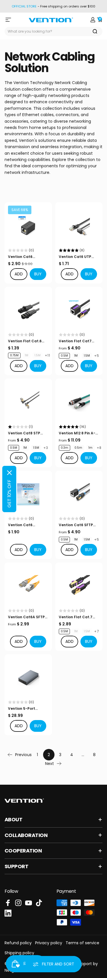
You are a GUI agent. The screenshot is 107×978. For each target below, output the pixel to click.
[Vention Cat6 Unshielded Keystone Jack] (28, 494)
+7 (96, 631)
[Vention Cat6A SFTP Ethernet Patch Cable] (28, 586)
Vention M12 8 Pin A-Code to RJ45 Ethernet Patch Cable (79, 433)
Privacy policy (48, 943)
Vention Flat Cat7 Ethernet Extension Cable (76, 341)
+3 (45, 448)
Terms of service (82, 943)
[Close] (9, 472)
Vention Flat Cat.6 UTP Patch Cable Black (25, 341)
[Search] (95, 31)
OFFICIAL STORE (24, 6)
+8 (99, 448)
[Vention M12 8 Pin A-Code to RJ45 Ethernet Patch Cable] (79, 402)
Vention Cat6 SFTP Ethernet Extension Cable (76, 525)
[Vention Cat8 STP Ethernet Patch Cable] (28, 402)
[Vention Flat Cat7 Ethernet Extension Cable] (79, 310)
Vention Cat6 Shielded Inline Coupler (21, 256)
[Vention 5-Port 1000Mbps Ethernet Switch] (28, 678)
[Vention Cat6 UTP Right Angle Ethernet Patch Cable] (79, 226)
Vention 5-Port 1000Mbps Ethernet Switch (25, 708)
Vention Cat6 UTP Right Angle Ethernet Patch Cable (78, 256)
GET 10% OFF (9, 494)
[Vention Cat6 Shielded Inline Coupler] (28, 226)
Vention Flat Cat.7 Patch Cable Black (76, 617)
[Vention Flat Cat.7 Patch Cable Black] (79, 586)
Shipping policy (19, 953)
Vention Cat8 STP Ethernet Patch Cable (28, 433)
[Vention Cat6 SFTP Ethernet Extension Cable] (79, 494)
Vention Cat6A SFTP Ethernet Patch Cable (28, 617)
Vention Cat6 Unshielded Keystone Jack (27, 525)
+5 (96, 355)
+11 (48, 355)
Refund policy (18, 943)
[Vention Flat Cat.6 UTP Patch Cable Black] (28, 310)
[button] (38, 274)
